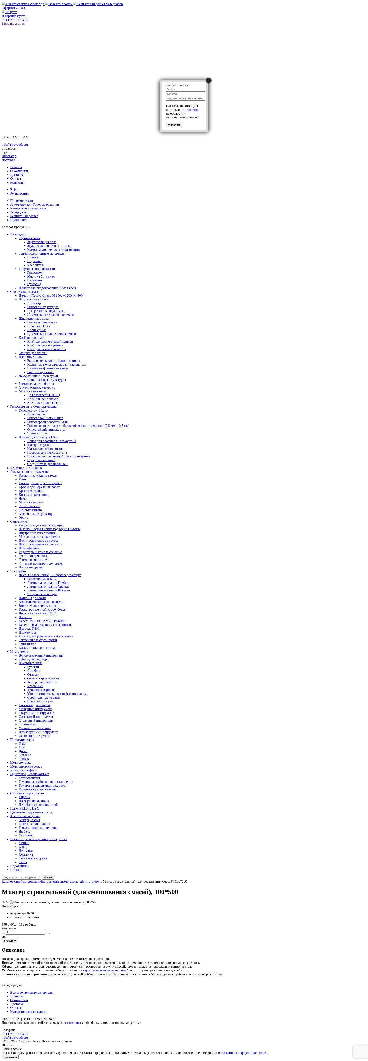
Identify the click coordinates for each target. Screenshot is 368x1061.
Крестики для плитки (34, 705)
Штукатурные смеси (34, 299)
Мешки (24, 843)
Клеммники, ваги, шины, (37, 647)
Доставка (8, 160)
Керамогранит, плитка (26, 468)
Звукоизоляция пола (41, 242)
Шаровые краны (31, 567)
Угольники (35, 686)
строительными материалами (104, 970)
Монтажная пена (31, 502)
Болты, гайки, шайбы (34, 824)
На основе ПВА (38, 326)
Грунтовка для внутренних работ (43, 785)
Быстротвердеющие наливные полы (53, 360)
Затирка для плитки (33, 353)
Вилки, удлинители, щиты (38, 605)
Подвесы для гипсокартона (47, 452)
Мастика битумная (41, 276)
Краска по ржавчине (33, 494)
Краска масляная (31, 491)
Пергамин (34, 280)
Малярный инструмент (35, 709)
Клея (22, 479)
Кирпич (24, 797)
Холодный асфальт (23, 770)
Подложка (34, 261)
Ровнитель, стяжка (40, 372)
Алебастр (34, 303)
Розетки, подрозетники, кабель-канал (46, 636)
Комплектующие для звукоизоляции (53, 249)
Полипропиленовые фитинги (40, 544)
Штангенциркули (40, 701)
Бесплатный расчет (99, 4)
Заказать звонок (60, 4)
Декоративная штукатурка (46, 311)
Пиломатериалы (22, 739)
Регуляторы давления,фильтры (41, 525)
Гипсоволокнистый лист (45, 418)
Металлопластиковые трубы (39, 536)
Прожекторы (28, 632)
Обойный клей (29, 506)
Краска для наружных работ (39, 487)
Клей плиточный (31, 337)
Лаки (22, 498)
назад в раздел (12, 985)
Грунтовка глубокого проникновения (46, 781)
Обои (23, 847)
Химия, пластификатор (36, 514)
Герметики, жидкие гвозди (38, 475)
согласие (73, 1022)
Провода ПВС (29, 628)
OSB (22, 743)
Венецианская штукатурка (46, 380)
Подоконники (20, 866)
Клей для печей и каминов (46, 349)
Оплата (15, 178)
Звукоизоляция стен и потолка (49, 246)
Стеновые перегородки (27, 793)
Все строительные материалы (31, 992)
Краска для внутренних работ (40, 483)
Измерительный (30, 663)
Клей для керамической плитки (50, 341)
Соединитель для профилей (47, 464)
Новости (16, 996)
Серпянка (26, 854)
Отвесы (32, 674)
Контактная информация (28, 1011)
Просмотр (9, 156)
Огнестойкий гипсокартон (46, 429)
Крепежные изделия (25, 816)
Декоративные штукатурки (38, 376)
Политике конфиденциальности (244, 1053)
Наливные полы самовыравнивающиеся (56, 364)
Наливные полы (30, 357)
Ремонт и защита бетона (36, 383)
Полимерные (36, 330)
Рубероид (34, 284)
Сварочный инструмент (36, 713)
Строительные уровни (43, 697)
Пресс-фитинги (30, 548)
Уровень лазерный (40, 690)
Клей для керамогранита (45, 345)
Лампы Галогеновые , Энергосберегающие (50, 575)
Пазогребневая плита (34, 801)
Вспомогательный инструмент (41, 655)
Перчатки (26, 850)
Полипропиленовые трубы (38, 540)
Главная (16, 167)
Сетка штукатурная (33, 858)
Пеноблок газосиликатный (38, 804)
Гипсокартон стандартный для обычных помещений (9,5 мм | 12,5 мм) (78, 425)
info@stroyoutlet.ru (15, 144)
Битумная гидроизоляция (37, 269)
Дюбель (24, 831)
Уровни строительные (35, 728)
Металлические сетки (26, 766)
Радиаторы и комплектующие (40, 552)
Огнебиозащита (30, 510)
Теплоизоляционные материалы (42, 253)
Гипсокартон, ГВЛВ (33, 410)
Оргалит (25, 755)
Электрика (18, 571)
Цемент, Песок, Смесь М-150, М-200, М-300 (51, 295)
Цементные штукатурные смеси (50, 314)
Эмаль (23, 517)
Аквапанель (36, 414)
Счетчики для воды (33, 556)
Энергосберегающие (42, 594)
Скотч (23, 862)
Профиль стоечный (41, 460)
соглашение (190, 109)
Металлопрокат (21, 762)
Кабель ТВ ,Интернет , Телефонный (45, 625)
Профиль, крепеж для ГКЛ (38, 437)
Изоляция (17, 234)
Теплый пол (27, 644)
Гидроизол (35, 272)
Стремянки (27, 724)
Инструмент (19, 651)
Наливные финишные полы (47, 368)
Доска (23, 751)
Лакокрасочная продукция (29, 471)
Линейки (33, 670)
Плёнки (16, 870)
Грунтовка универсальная (37, 789)
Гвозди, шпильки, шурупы (38, 827)
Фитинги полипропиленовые (40, 563)
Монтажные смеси (32, 391)
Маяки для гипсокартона (45, 448)
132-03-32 (15, 19)
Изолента (25, 617)
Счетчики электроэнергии (38, 640)
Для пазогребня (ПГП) (43, 395)
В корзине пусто (14, 16)
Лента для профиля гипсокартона (51, 441)
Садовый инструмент (34, 736)
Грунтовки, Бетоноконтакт (29, 774)
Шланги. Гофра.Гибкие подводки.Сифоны (49, 529)
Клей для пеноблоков (42, 399)
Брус (22, 747)
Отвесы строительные (43, 678)
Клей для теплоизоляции (45, 402)
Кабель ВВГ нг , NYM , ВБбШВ (42, 621)
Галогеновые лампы (42, 579)
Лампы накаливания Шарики (48, 590)
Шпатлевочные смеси (34, 318)
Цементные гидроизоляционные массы (47, 288)
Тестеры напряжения (42, 682)
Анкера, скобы (29, 820)
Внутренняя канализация (37, 533)
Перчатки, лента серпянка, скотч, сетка (38, 839)
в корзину (9, 940)
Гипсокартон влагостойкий (47, 422)
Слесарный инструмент (36, 716)
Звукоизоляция (29, 238)
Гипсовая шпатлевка (42, 322)
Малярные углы (38, 445)
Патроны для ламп (32, 598)
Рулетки (33, 667)
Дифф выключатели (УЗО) (38, 613)
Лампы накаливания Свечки (48, 586)
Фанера (24, 759)
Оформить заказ (13, 8)
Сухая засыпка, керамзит (37, 387)
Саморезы (26, 835)
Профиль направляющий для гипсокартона (58, 456)
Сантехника (19, 521)
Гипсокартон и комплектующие (33, 406)
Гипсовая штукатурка (43, 307)
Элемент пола (37, 433)
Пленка (32, 257)
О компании (19, 171)
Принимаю (10, 1057)
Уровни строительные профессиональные (57, 693)
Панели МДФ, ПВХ (24, 808)
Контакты (17, 182)
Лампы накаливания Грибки (48, 582)
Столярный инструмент (36, 720)
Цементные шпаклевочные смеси (51, 334)
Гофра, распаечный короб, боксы (42, 609)
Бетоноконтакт (29, 778)
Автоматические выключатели (41, 602)
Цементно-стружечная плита (31, 812)
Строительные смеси (25, 291)
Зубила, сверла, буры (34, 659)
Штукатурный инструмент (38, 732)
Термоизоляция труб (34, 559)
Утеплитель (35, 265)
